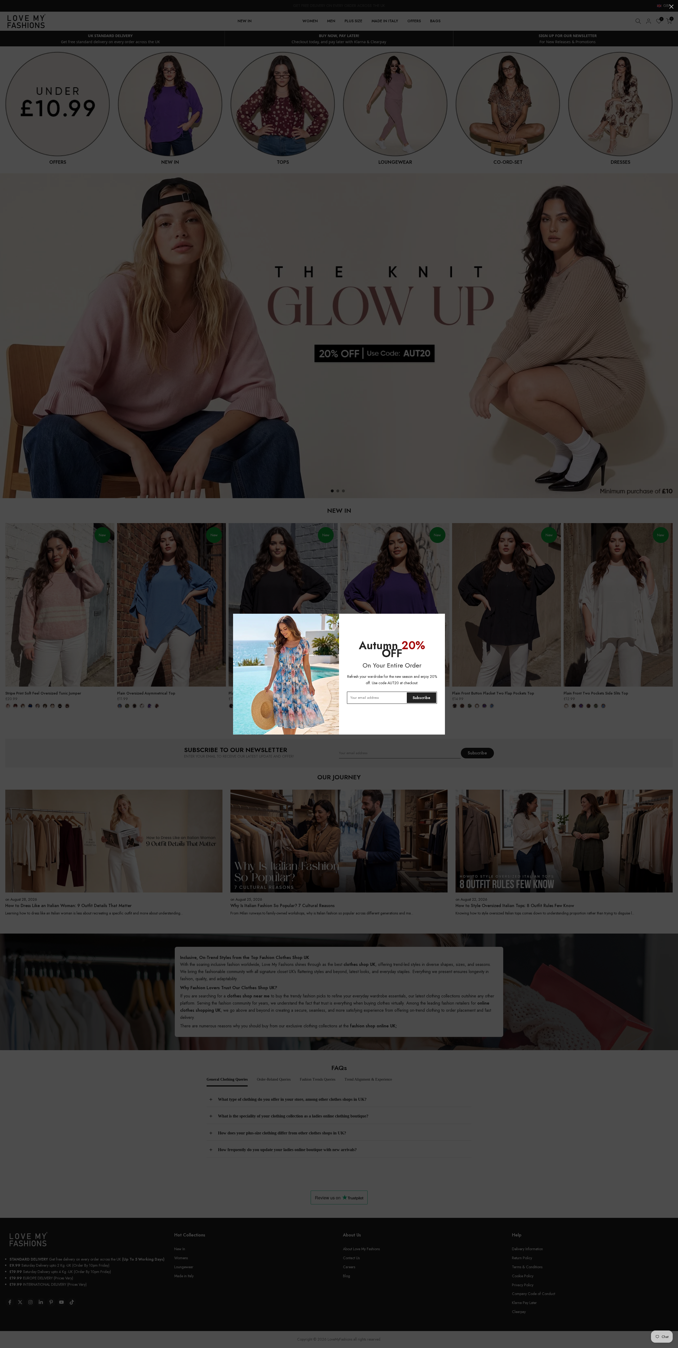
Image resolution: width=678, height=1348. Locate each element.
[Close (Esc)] (671, 6)
